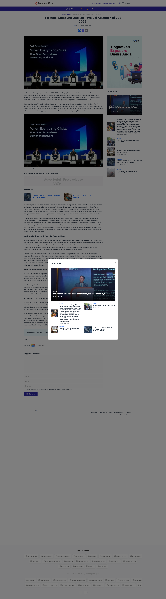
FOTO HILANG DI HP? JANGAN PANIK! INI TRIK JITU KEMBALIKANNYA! (102, 329)
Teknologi (95, 326)
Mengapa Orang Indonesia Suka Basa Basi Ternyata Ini (69, 329)
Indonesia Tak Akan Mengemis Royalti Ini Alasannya (79, 293)
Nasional (55, 291)
